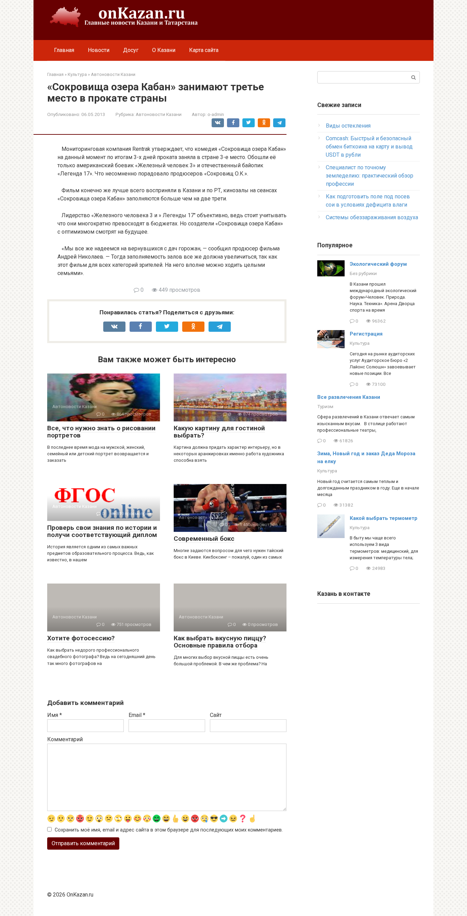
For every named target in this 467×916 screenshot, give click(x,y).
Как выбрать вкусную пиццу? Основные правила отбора (220, 641)
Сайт (216, 715)
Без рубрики (363, 273)
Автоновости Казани (159, 114)
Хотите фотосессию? (81, 638)
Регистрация (366, 334)
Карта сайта (203, 50)
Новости (98, 50)
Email (137, 715)
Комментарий (65, 739)
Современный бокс (204, 538)
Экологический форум (378, 264)
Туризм (325, 406)
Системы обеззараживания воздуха (372, 217)
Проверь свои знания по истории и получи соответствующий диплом (102, 531)
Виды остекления (348, 125)
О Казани (163, 50)
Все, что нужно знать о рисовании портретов (101, 431)
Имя (54, 715)
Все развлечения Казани (348, 397)
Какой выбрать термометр (383, 518)
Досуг (130, 50)
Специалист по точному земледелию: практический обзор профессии (369, 175)
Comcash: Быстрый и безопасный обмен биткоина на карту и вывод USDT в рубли (369, 146)
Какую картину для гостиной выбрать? (219, 431)
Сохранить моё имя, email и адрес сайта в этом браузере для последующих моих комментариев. (169, 830)
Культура (360, 343)
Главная (64, 50)
